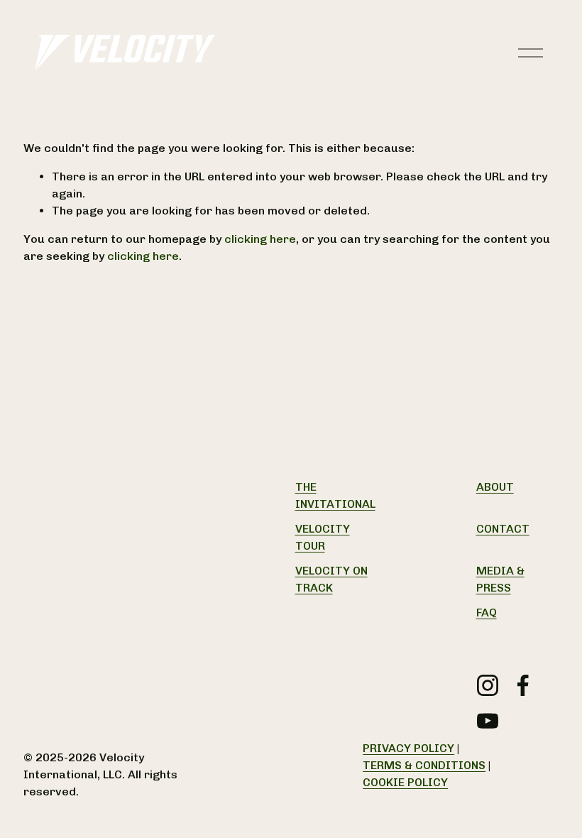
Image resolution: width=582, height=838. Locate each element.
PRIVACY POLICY (408, 748)
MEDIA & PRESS (500, 579)
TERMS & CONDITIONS (424, 765)
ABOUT (495, 487)
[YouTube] (487, 720)
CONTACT (502, 528)
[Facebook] (523, 685)
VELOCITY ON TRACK (331, 579)
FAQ (486, 612)
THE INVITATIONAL (335, 495)
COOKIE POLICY (405, 782)
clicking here (260, 239)
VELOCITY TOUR (322, 537)
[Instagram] (487, 685)
